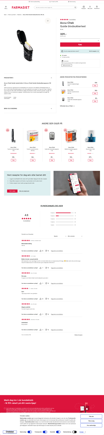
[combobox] (55, 7)
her (48, 412)
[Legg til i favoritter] (48, 21)
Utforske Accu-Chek (66, 106)
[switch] (45, 432)
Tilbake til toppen (78, 334)
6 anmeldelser (72, 19)
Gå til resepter (93, 51)
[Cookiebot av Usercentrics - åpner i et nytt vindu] (10, 432)
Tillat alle (91, 416)
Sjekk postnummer (67, 65)
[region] (30, 45)
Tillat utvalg (91, 421)
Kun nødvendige (91, 425)
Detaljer (82, 432)
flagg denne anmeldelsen (57, 250)
